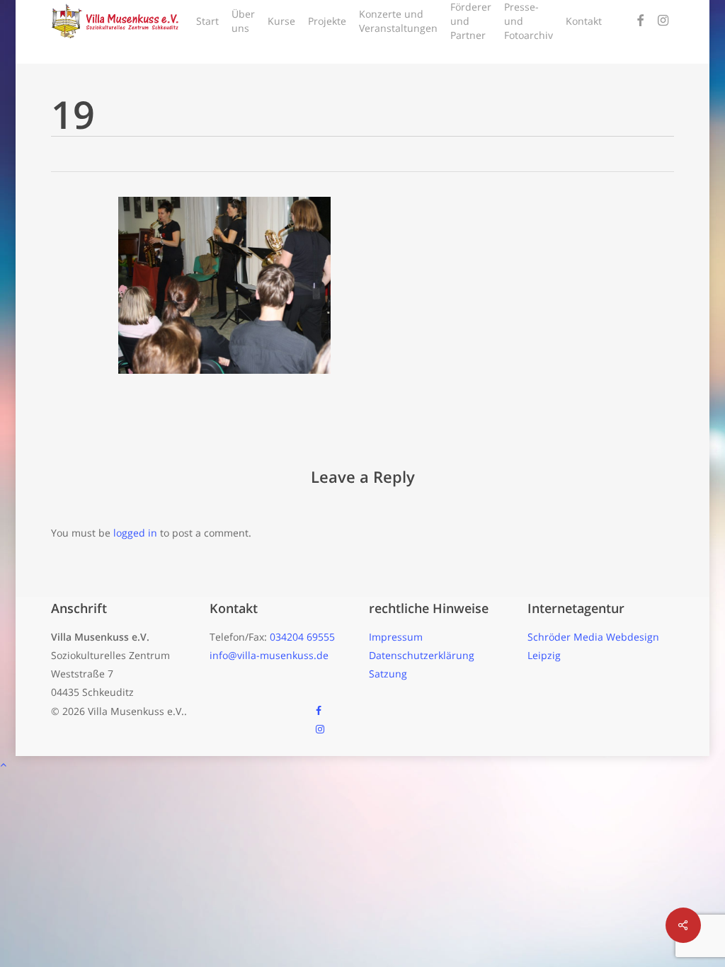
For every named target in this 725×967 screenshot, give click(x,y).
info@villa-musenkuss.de (269, 655)
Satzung (388, 673)
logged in (135, 532)
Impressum (396, 636)
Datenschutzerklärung (421, 655)
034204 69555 (302, 636)
